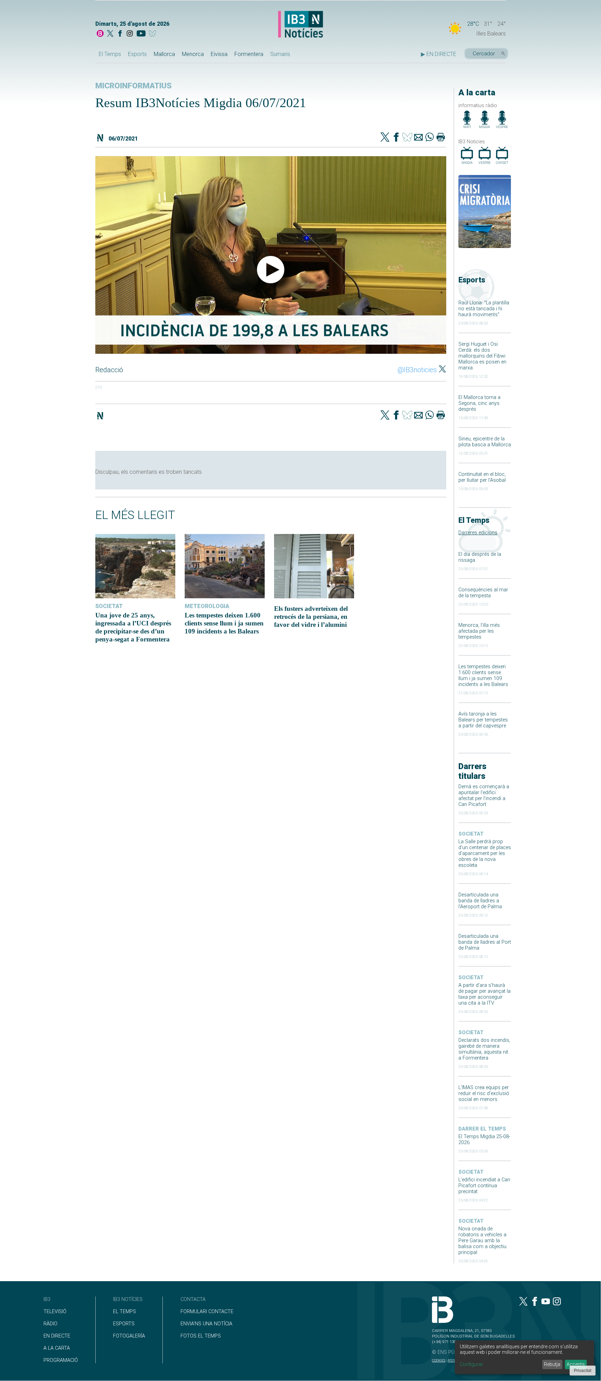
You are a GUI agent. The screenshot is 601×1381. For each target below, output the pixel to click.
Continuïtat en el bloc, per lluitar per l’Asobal (482, 477)
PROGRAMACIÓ (60, 1360)
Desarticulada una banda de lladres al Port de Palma (484, 942)
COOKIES (438, 1360)
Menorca (193, 54)
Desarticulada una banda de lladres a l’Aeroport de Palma (480, 901)
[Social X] (110, 34)
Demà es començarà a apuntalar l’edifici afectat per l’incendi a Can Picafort (483, 795)
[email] (418, 137)
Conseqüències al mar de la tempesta (483, 593)
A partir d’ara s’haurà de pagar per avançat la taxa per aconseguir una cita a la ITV (484, 994)
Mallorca (164, 54)
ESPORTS (124, 1324)
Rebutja (552, 1364)
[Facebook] (120, 34)
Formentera (248, 54)
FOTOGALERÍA (129, 1336)
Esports (137, 54)
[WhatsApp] (429, 137)
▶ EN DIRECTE (438, 54)
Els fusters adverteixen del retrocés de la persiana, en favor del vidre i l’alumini (311, 616)
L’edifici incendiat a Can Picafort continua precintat (484, 1186)
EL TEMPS (124, 1312)
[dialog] (524, 1357)
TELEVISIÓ (54, 1312)
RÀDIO (50, 1324)
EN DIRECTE (56, 1336)
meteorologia (207, 606)
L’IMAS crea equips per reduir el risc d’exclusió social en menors (483, 1093)
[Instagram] (129, 34)
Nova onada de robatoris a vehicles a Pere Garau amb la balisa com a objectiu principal (482, 1240)
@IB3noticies (417, 370)
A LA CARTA (56, 1348)
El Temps (110, 54)
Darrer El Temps (482, 1129)
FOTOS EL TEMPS (201, 1336)
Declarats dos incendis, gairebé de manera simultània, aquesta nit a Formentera (484, 1049)
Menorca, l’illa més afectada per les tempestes (479, 631)
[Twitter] (385, 137)
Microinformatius (133, 85)
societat (470, 834)
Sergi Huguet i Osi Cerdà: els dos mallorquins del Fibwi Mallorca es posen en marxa (482, 356)
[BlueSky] (153, 34)
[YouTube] (141, 34)
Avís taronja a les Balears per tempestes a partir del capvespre (483, 720)
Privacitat (582, 1370)
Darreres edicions (477, 533)
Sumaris (280, 54)
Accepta (576, 1364)
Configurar (471, 1364)
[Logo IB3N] (300, 25)
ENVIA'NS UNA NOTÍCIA (206, 1324)
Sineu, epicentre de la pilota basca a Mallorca (484, 442)
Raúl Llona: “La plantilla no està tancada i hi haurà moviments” (483, 309)
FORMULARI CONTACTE (207, 1312)
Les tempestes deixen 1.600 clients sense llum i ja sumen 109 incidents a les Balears (483, 675)
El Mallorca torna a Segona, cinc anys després (479, 403)
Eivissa (219, 54)
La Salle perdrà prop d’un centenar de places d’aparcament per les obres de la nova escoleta (484, 853)
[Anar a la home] (100, 34)
